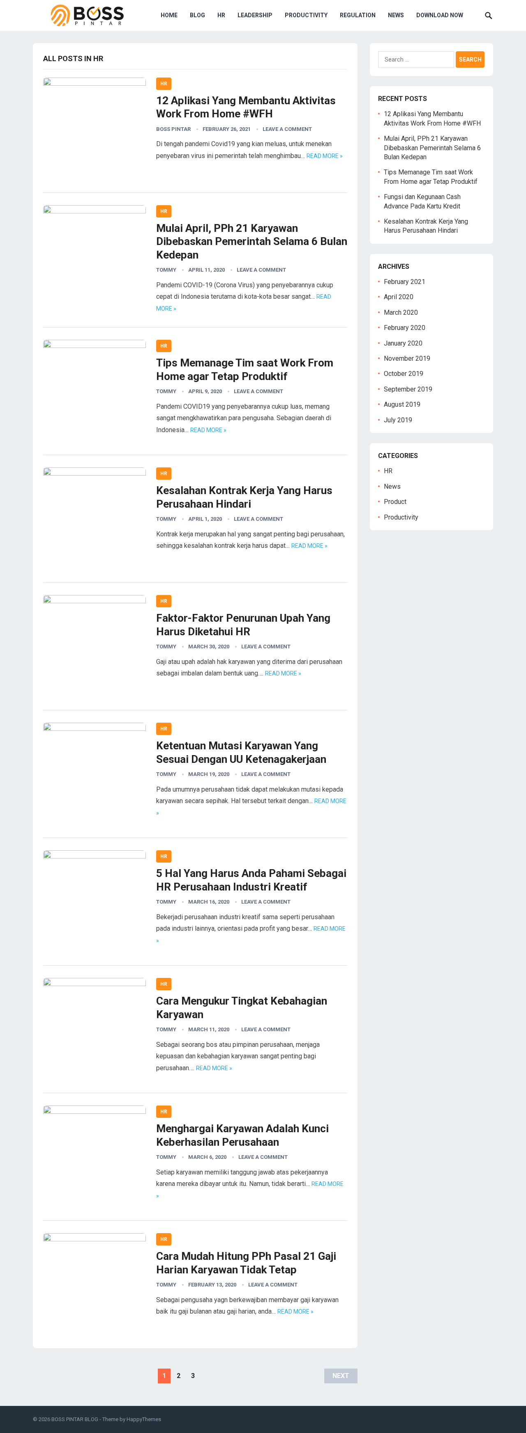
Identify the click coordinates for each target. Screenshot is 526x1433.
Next (340, 1376)
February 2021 (404, 282)
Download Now (439, 15)
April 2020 (398, 297)
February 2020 (404, 328)
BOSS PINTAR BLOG (74, 1419)
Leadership (255, 15)
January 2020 (403, 343)
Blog (197, 15)
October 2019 (403, 374)
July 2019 (398, 420)
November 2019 (407, 358)
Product (395, 502)
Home (169, 15)
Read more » (325, 156)
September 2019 (408, 389)
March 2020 (401, 312)
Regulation (358, 15)
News (396, 15)
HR (221, 15)
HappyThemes (144, 1419)
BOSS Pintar (173, 129)
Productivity (306, 15)
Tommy (166, 270)
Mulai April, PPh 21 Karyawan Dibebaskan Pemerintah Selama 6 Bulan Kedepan (251, 241)
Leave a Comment (287, 129)
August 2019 (402, 404)
